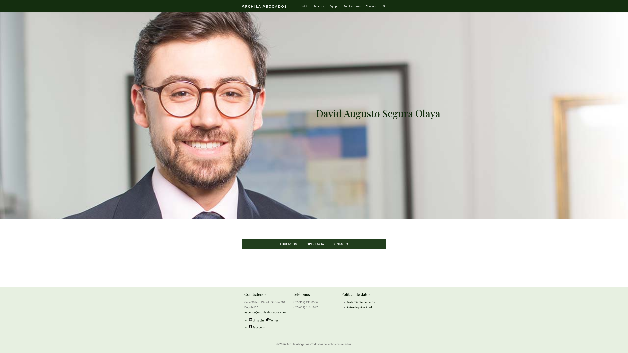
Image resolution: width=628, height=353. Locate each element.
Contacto (371, 6)
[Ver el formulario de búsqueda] (383, 6)
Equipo (334, 6)
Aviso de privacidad (359, 307)
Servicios (319, 6)
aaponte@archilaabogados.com (265, 312)
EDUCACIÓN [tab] (288, 244)
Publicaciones (352, 6)
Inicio (305, 6)
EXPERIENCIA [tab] (315, 244)
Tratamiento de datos (361, 302)
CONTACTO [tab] (340, 244)
